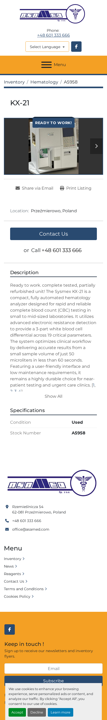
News (9, 566)
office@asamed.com (30, 529)
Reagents (12, 573)
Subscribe (53, 680)
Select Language (45, 46)
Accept (17, 712)
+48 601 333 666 (53, 35)
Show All (53, 396)
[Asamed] (53, 483)
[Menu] (46, 65)
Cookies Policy (17, 596)
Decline (36, 712)
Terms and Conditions (24, 589)
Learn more (60, 712)
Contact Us (53, 234)
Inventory (12, 558)
